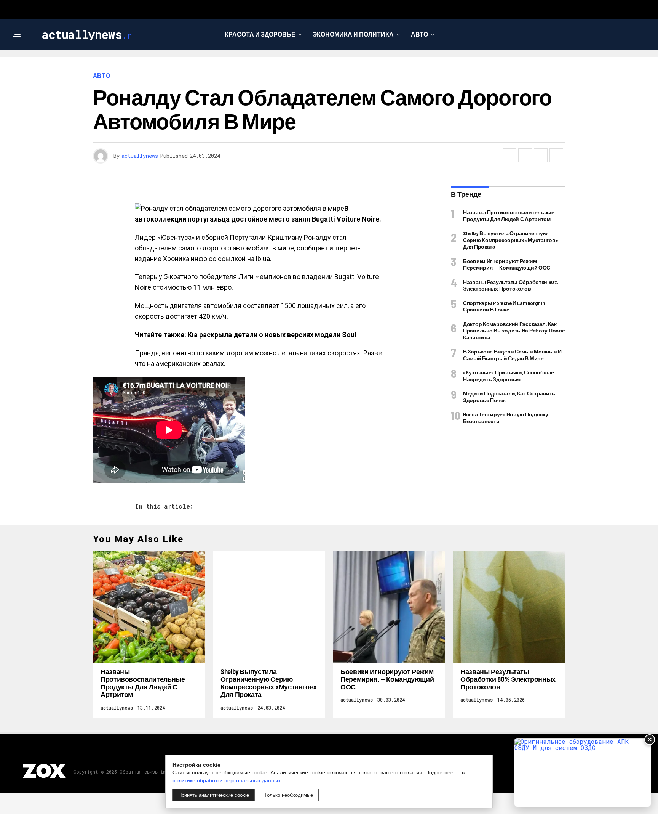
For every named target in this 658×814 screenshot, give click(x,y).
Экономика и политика (353, 34)
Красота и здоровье (260, 34)
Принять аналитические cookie (213, 795)
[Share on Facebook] (509, 155)
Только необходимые (288, 795)
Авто (419, 34)
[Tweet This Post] (525, 155)
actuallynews (139, 155)
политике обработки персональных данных (226, 780)
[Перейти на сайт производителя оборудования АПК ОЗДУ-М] (582, 773)
